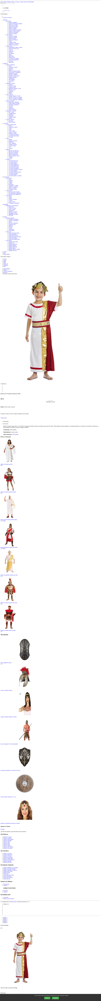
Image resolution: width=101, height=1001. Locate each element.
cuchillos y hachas (13, 144)
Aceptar (47, 998)
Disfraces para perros (13, 44)
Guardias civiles (12, 87)
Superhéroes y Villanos (11, 110)
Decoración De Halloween (14, 194)
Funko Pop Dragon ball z (14, 239)
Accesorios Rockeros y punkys (15, 169)
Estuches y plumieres (13, 223)
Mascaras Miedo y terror (14, 155)
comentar (3, 829)
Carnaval (11, 49)
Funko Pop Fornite (13, 238)
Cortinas (10, 200)
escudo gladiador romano (6, 662)
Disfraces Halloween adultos (15, 29)
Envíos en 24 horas (7, 17)
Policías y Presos (12, 86)
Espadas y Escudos (13, 140)
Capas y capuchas (13, 132)
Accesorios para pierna (14, 134)
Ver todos (11, 137)
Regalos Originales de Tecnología (10, 867)
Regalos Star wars (13, 250)
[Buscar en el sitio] (14, 3)
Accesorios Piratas (13, 163)
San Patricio (11, 53)
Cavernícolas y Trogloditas (14, 72)
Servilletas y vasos (13, 189)
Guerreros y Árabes (13, 67)
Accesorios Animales (13, 173)
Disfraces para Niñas (13, 26)
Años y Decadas (9, 94)
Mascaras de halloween (14, 150)
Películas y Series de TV (14, 76)
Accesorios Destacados (11, 124)
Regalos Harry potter (13, 241)
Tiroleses (11, 107)
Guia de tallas (15, 434)
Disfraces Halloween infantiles (15, 23)
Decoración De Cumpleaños (15, 193)
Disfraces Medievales (8, 858)
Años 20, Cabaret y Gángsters (15, 98)
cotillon (10, 183)
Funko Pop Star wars (13, 235)
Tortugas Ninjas (12, 113)
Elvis (10, 82)
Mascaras (8, 149)
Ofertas (10, 41)
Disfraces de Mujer (13, 33)
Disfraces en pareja (13, 37)
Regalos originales (7, 861)
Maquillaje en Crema (13, 214)
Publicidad (5, 890)
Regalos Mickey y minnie (14, 249)
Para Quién (8, 21)
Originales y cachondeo (14, 43)
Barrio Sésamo (12, 122)
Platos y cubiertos (12, 188)
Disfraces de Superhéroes (8, 859)
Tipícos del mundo (10, 101)
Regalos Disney (12, 248)
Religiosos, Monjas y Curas (15, 88)
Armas (7, 138)
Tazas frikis (11, 229)
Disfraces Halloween (13, 39)
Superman (11, 115)
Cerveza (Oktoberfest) (13, 59)
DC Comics (11, 112)
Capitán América (12, 117)
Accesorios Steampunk (14, 168)
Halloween (11, 51)
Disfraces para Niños (13, 24)
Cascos (10, 128)
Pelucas (10, 125)
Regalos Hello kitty (13, 246)
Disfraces (5, 19)
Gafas (10, 129)
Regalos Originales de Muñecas (10, 870)
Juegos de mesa (12, 224)
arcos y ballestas (12, 143)
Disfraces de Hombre (13, 32)
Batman (10, 118)
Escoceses (11, 105)
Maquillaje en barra (13, 213)
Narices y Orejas (12, 208)
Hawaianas (11, 62)
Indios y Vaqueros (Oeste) (14, 71)
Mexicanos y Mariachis (14, 102)
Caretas (10, 158)
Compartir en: (4, 383)
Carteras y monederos (13, 220)
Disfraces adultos (7, 845)
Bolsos (10, 221)
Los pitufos (11, 81)
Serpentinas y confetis (13, 185)
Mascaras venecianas (13, 153)
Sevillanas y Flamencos (14, 104)
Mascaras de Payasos (13, 154)
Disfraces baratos (12, 38)
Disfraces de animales (8, 857)
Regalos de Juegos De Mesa (9, 868)
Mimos (10, 93)
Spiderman (11, 114)
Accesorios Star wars (13, 160)
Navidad (11, 52)
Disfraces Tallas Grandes (14, 31)
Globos (10, 196)
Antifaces (11, 157)
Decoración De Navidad (14, 191)
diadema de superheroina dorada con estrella (10, 823)
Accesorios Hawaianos (14, 167)
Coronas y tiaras (12, 145)
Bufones (10, 92)
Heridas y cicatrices (13, 211)
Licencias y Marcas (10, 119)
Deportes (11, 84)
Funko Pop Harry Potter (14, 233)
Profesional (11, 206)
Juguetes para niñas (7, 862)
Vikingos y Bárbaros (13, 74)
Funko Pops (6, 873)
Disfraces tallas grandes (8, 839)
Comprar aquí (4, 417)
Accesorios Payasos (13, 162)
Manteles (11, 180)
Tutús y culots (12, 130)
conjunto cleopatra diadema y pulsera (9, 716)
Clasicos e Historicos (7, 271)
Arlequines (11, 91)
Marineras (11, 61)
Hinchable (11, 184)
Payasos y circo (12, 89)
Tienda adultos (6, 254)
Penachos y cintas (12, 133)
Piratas (10, 54)
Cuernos (10, 148)
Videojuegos (11, 78)
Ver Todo (11, 215)
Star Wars (11, 120)
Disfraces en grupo (13, 36)
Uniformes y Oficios (10, 83)
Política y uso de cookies (8, 898)
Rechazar (55, 998)
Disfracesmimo (13, 901)
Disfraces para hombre (8, 846)
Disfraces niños (6, 842)
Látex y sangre (12, 209)
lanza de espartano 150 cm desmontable (9, 744)
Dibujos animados (13, 77)
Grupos (5, 251)
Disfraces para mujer (7, 848)
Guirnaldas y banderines (14, 203)
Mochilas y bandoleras (14, 219)
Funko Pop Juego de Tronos (15, 236)
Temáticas (5, 63)
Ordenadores (11, 230)
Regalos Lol (11, 243)
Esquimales (11, 108)
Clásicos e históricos (10, 64)
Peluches (11, 226)
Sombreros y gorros (13, 127)
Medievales (11, 56)
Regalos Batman (12, 245)
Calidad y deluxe (12, 42)
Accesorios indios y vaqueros (15, 175)
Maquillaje (5, 204)
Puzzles (10, 228)
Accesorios (5, 123)
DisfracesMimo (6, 268)
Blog (4, 253)
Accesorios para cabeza (14, 135)
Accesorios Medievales (14, 165)
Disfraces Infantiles (13, 22)
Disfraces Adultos (12, 28)
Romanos (11, 68)
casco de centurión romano (6, 690)
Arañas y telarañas (13, 199)
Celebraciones (9, 46)
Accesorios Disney (13, 174)
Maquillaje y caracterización (12, 205)
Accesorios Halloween (14, 164)
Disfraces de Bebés (13, 27)
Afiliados (5, 885)
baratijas (10, 182)
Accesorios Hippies (13, 170)
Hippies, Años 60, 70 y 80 (14, 96)
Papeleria (11, 225)
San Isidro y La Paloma (14, 58)
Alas (10, 147)
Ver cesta (4, 10)
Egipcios (11, 69)
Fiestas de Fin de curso (14, 48)
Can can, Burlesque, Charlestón (16, 99)
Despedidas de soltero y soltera (15, 47)
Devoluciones (6, 884)
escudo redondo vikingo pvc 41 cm (8, 796)
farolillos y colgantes (13, 187)
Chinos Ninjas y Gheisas (14, 103)
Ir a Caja (8, 10)
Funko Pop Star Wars (8, 877)
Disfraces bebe (6, 844)
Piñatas (10, 198)
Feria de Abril (12, 57)
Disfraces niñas (6, 843)
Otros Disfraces (9, 34)
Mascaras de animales (13, 152)
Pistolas (10, 139)
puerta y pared (12, 201)
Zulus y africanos (12, 109)
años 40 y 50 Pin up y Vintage (15, 97)
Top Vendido (9, 195)
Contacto (5, 892)
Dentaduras (11, 210)
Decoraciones (6, 177)
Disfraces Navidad (7, 856)
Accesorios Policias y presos (15, 172)
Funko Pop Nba (6, 878)
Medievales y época (13, 73)
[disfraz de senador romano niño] (40, 382)
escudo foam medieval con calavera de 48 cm (10, 770)
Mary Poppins (12, 79)
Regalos (5, 216)
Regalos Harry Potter (7, 871)
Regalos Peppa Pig (13, 244)
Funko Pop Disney (13, 234)
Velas (10, 179)
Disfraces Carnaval (7, 853)
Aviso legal (5, 897)
